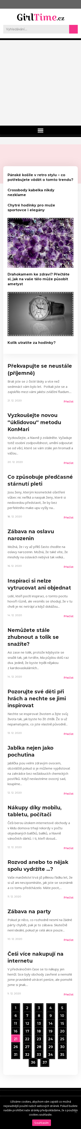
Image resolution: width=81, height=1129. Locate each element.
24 (50, 1038)
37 (44, 1061)
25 (62, 1038)
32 (27, 1054)
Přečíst (68, 401)
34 (50, 1054)
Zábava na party (29, 911)
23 (39, 1038)
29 (50, 1046)
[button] (40, 130)
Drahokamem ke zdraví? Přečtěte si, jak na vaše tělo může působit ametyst (39, 279)
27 (27, 1046)
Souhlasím (41, 1123)
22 (27, 1038)
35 (62, 1054)
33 (39, 1054)
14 (50, 1022)
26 (15, 1046)
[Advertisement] (40, 82)
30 (62, 1046)
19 (50, 1030)
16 (15, 1030)
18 (39, 1030)
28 (39, 1046)
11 (15, 1022)
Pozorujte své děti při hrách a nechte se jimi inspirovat (37, 699)
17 (27, 1030)
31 (15, 1054)
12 (27, 1022)
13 (39, 1022)
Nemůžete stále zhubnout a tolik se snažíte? (33, 637)
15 (62, 1022)
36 (33, 1061)
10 (62, 1015)
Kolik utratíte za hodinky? (32, 343)
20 (62, 1030)
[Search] (73, 29)
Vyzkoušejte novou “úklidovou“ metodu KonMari (34, 422)
